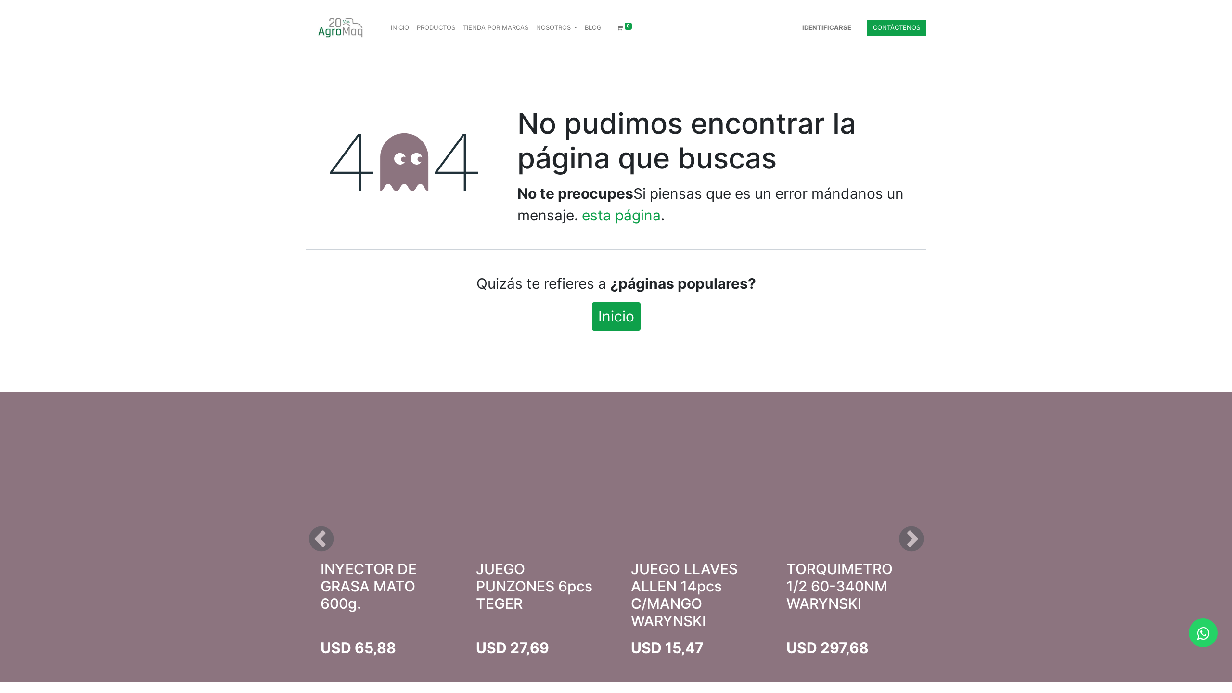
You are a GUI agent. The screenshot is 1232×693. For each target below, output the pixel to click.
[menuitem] (400, 28)
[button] (321, 539)
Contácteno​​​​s (896, 27)
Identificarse (826, 27)
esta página (621, 215)
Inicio (616, 316)
